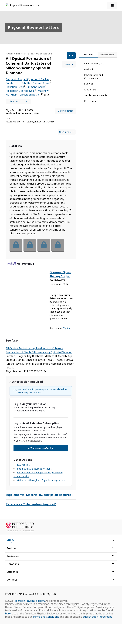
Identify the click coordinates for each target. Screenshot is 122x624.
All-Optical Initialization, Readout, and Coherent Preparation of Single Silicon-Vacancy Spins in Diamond (39, 350)
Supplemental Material (96, 95)
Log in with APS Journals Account (34, 468)
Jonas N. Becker (39, 79)
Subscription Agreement (97, 616)
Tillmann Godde (35, 87)
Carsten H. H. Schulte (18, 83)
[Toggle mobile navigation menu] (112, 5)
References (90, 101)
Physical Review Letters (33, 27)
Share (67, 64)
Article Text (90, 89)
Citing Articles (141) (94, 63)
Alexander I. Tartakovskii (20, 91)
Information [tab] (107, 54)
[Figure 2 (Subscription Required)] (30, 245)
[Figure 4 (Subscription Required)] (57, 245)
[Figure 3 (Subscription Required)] (43, 245)
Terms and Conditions (46, 616)
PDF (71, 55)
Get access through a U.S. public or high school (41, 480)
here (8, 613)
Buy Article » (23, 464)
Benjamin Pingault (17, 79)
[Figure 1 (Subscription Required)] (16, 245)
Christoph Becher (30, 94)
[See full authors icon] (18, 101)
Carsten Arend (41, 83)
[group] (41, 247)
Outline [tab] (88, 54)
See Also (88, 83)
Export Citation (65, 110)
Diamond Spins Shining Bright (60, 274)
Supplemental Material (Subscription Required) (39, 495)
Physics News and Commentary (93, 76)
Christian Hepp (15, 87)
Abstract (88, 69)
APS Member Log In (38, 448)
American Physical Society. (29, 601)
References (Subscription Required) (31, 504)
